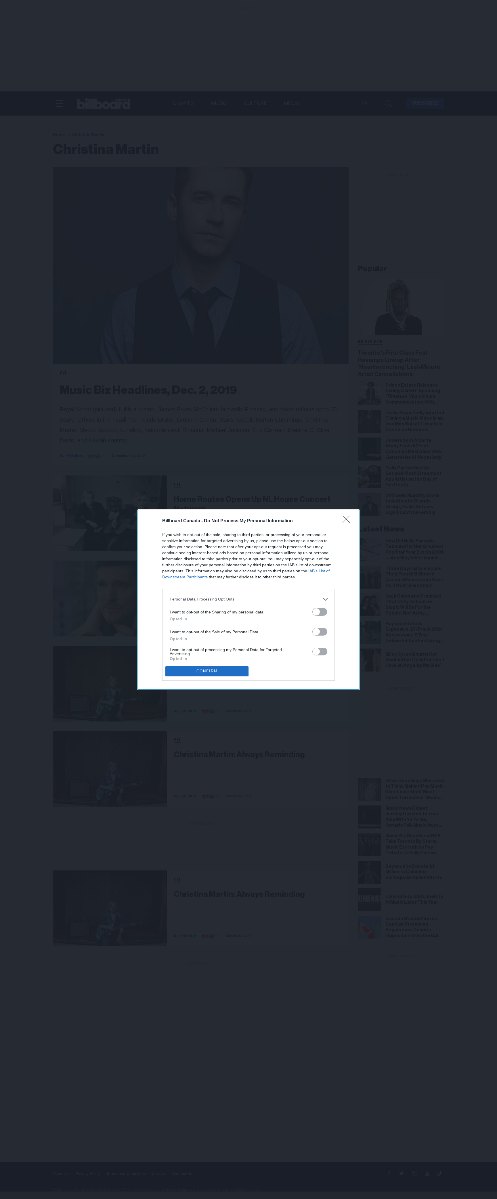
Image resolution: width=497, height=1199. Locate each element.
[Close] (348, 521)
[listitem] (248, 599)
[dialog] (248, 599)
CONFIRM (207, 671)
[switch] (319, 612)
